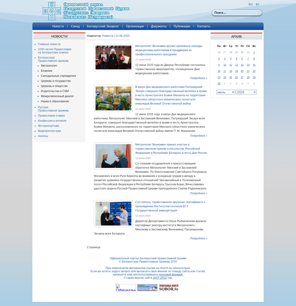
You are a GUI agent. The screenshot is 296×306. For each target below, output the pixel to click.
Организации (135, 26)
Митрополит (49, 65)
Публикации (182, 26)
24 (224, 77)
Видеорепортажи (49, 131)
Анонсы (43, 136)
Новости (58, 26)
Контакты (203, 26)
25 (230, 77)
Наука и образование (55, 101)
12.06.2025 (122, 35)
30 (219, 83)
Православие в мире (51, 115)
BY (257, 4)
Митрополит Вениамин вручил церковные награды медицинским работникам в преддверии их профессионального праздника (168, 50)
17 (224, 71)
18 (230, 71)
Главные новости (49, 44)
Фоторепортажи (48, 125)
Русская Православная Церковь (53, 109)
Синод (75, 26)
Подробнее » (198, 78)
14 (248, 64)
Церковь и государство (56, 81)
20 (242, 71)
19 (236, 71)
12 (236, 64)
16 (219, 71)
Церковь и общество (54, 86)
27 (242, 77)
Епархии (46, 70)
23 (219, 77)
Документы (158, 26)
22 (254, 71)
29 (254, 77)
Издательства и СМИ (55, 91)
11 (230, 64)
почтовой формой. (171, 274)
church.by (166, 268)
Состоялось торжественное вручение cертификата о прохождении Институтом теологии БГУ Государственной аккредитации (170, 206)
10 (224, 64)
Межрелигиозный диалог (57, 96)
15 (254, 64)
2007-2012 (160, 277)
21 (248, 71)
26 (236, 77)
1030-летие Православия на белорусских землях (54, 51)
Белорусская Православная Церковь (53, 59)
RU (251, 4)
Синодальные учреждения (58, 75)
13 (242, 64)
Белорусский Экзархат (103, 26)
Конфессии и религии (52, 120)
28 (248, 77)
